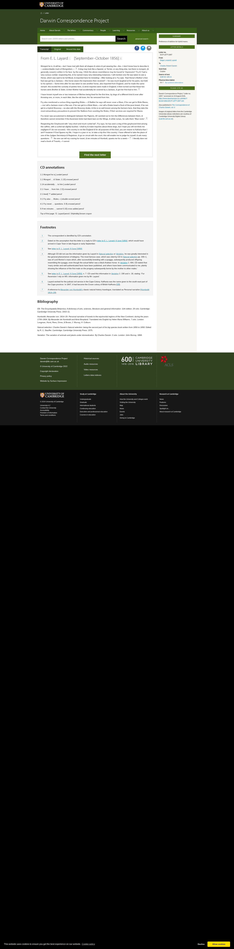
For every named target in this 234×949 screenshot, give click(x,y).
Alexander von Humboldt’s (71, 290)
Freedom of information (48, 413)
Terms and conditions (48, 415)
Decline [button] (201, 944)
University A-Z (45, 405)
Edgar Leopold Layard (168, 60)
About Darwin (54, 30)
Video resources (91, 369)
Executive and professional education (94, 412)
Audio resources (91, 364)
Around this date (73, 49)
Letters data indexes (92, 375)
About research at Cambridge (170, 412)
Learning (116, 30)
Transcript (44, 49)
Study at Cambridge (88, 394)
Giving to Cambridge (127, 418)
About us (145, 30)
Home (41, 13)
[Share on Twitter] (143, 48)
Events (122, 412)
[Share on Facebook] (136, 48)
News (122, 409)
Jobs (121, 415)
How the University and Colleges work (134, 399)
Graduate (83, 402)
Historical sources (91, 358)
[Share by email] (149, 48)
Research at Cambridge (169, 394)
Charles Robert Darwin (168, 66)
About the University (128, 394)
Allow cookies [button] (218, 944)
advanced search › (142, 39)
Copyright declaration (49, 371)
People (103, 30)
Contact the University (48, 408)
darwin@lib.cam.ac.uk (49, 361)
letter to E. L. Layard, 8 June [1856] (112, 241)
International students (88, 405)
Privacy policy (46, 376)
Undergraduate (85, 399)
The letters (71, 30)
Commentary (88, 30)
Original (57, 49)
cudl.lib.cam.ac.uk (166, 119)
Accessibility (44, 410)
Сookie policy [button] (88, 944)
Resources (131, 30)
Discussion (164, 405)
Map (121, 405)
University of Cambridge (52, 366)
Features (163, 402)
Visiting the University (128, 402)
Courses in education (88, 415)
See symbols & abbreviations (174, 82)
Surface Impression (58, 381)
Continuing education (88, 409)
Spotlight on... (165, 409)
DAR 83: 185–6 (165, 77)
